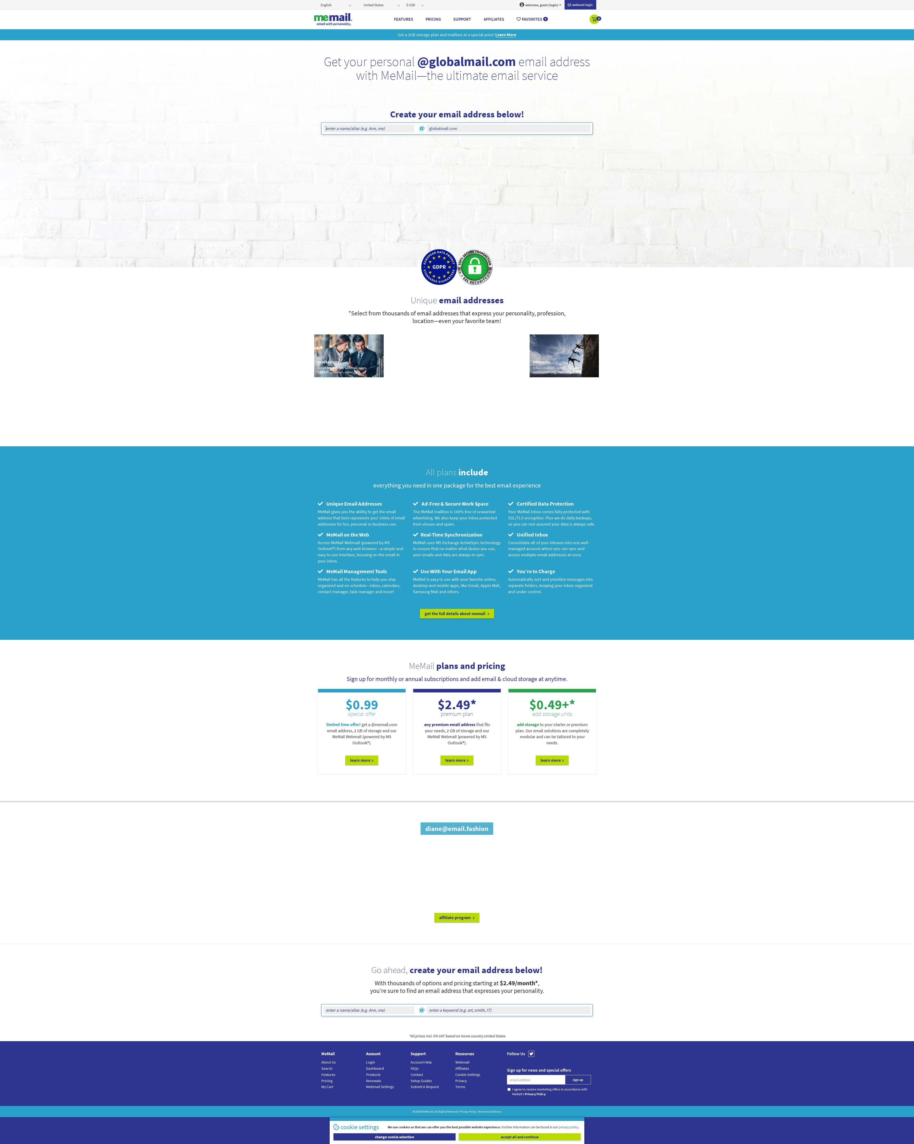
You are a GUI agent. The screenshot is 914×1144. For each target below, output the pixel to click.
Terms (460, 1086)
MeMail (426, 1111)
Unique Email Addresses (353, 503)
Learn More (360, 760)
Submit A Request (425, 1086)
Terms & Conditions (489, 1111)
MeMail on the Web (346, 534)
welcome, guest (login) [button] (541, 5)
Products (373, 1074)
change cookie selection (394, 1136)
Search (327, 1068)
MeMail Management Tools (355, 571)
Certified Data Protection (544, 503)
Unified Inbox (531, 534)
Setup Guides (421, 1080)
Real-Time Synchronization (450, 534)
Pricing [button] (433, 19)
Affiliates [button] (494, 19)
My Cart (327, 1086)
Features (328, 1074)
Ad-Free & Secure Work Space (453, 503)
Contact (417, 1074)
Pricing (327, 1080)
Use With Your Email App (448, 571)
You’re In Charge (535, 571)
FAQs (415, 1068)
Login (370, 1062)
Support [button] (462, 19)
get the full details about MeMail (455, 613)
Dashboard (375, 1068)
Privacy (461, 1080)
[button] (595, 20)
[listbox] (336, 5)
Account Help (421, 1062)
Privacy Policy (468, 1111)
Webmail (462, 1062)
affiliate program (455, 917)
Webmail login (582, 5)
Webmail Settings (380, 1086)
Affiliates (462, 1068)
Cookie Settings (467, 1074)
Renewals (373, 1080)
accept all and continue (520, 1136)
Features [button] (403, 19)
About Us (328, 1062)
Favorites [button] (533, 19)
